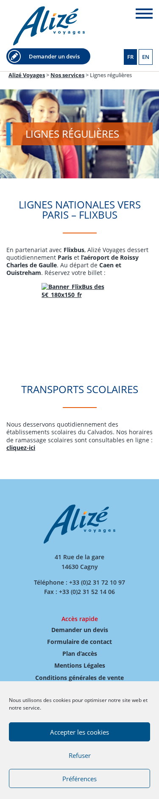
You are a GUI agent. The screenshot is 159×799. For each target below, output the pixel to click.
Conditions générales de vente (79, 678)
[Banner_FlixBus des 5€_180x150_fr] (79, 315)
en (145, 57)
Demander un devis (54, 56)
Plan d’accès (79, 653)
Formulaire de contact (79, 642)
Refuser (80, 755)
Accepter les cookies (79, 732)
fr (130, 57)
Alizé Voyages (48, 25)
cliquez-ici (20, 448)
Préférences (79, 778)
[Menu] (144, 13)
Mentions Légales (79, 665)
